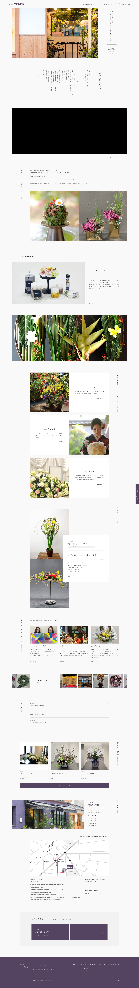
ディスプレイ (86, 966)
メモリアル (85, 970)
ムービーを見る (113, 157)
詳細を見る (99, 398)
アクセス (42, 974)
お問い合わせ (88, 933)
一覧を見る (38, 682)
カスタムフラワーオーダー (99, 4)
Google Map (91, 815)
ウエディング (86, 968)
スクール (110, 4)
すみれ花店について (87, 4)
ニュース (115, 4)
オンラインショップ (124, 4)
